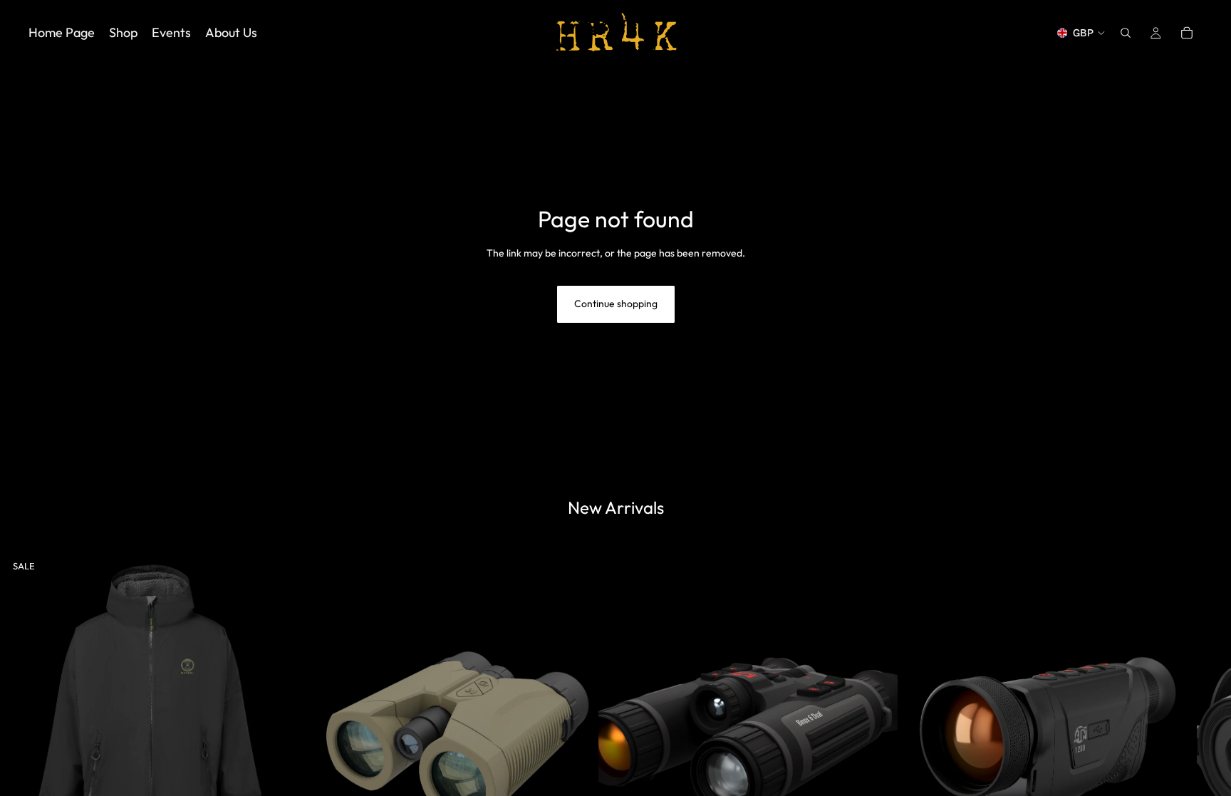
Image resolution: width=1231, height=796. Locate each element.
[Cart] (1187, 32)
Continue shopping (616, 303)
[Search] (1125, 32)
